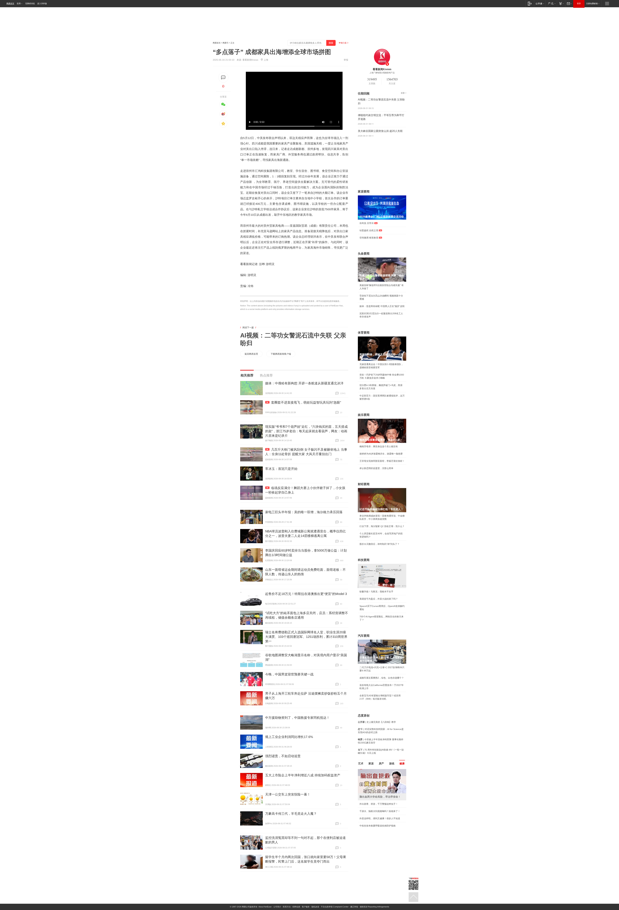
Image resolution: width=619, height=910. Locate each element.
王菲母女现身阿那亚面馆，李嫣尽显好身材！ (382, 461)
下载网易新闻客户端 (281, 354)
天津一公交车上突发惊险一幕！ (287, 794)
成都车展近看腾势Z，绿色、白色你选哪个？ (381, 678)
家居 (371, 763)
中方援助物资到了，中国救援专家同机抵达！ (297, 717)
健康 (402, 763)
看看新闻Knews (250, 60)
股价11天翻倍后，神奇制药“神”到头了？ (379, 544)
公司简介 (277, 907)
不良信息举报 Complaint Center (335, 907)
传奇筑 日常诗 (366, 223)
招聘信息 (296, 907)
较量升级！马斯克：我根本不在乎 (376, 591)
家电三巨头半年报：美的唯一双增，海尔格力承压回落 (304, 512)
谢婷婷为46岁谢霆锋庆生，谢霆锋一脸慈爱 (381, 453)
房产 (381, 763)
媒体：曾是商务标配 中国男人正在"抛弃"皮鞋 (382, 306)
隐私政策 (315, 907)
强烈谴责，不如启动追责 (283, 756)
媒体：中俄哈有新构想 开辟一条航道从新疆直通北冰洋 (304, 383)
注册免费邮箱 (592, 3)
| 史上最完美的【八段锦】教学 (377, 722)
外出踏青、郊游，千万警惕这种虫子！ (378, 804)
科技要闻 (363, 560)
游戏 (391, 763)
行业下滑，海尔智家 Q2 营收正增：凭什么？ (381, 526)
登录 (579, 3)
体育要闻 (363, 332)
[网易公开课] (539, 3)
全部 (403, 93)
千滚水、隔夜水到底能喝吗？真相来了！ (379, 811)
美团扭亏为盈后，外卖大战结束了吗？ (378, 599)
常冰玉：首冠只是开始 (281, 468)
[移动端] (530, 3)
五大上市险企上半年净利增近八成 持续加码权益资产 (302, 775)
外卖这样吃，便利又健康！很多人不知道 (379, 818)
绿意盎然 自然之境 (368, 230)
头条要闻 (363, 253)
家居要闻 (363, 191)
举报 (346, 60)
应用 (19, 3)
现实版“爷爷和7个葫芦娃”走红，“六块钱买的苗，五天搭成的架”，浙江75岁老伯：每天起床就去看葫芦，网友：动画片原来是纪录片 (306, 431)
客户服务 (306, 907)
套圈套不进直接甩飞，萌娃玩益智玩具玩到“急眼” (306, 402)
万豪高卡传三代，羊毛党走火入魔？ (291, 813)
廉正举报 (354, 907)
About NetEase (265, 907)
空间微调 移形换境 (368, 237)
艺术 (360, 763)
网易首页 (10, 3)
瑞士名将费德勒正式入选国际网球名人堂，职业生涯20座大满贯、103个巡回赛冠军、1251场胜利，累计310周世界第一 (306, 636)
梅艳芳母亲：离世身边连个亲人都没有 (378, 446)
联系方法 (287, 907)
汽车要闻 (363, 635)
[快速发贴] (223, 77)
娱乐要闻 (363, 414)
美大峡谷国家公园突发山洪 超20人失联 (380, 131)
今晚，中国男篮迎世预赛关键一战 (289, 674)
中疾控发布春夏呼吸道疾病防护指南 (377, 825)
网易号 (225, 43)
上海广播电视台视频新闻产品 (382, 73)
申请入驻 (343, 43)
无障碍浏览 (30, 3)
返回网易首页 (251, 354)
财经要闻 (363, 484)
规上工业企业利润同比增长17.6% (289, 737)
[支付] (561, 3)
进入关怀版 (42, 3)
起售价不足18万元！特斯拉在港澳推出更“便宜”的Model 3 (306, 594)
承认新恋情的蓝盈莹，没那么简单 (376, 468)
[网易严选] (551, 3)
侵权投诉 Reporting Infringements (374, 907)
